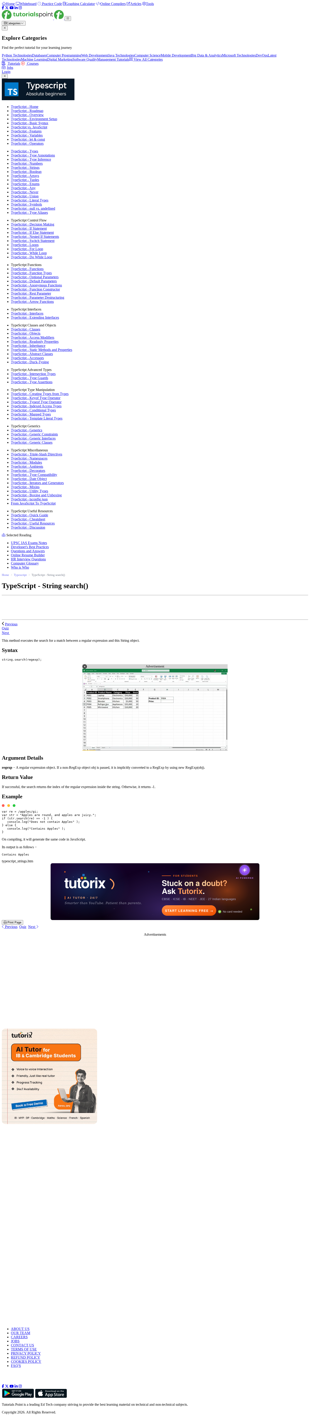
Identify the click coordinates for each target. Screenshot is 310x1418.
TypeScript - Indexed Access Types (36, 406)
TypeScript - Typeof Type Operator (36, 402)
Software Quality (85, 59)
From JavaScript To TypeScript (33, 503)
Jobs (10, 68)
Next (6, 633)
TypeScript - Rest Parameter (31, 293)
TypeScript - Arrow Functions (32, 302)
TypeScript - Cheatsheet (28, 519)
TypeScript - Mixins (25, 487)
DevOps (262, 55)
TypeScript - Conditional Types (33, 410)
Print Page (14, 922)
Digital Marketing (60, 59)
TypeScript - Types (24, 151)
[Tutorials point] (33, 18)
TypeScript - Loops (25, 245)
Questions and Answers (28, 551)
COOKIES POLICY (26, 1361)
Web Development (94, 55)
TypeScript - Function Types (31, 273)
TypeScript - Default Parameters (34, 281)
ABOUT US (20, 1329)
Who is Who (20, 567)
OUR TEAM (20, 1333)
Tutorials (13, 63)
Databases (39, 55)
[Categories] (68, 18)
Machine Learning (34, 59)
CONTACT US (22, 1345)
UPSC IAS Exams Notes (29, 543)
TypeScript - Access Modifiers (32, 337)
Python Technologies (17, 55)
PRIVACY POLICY (26, 1353)
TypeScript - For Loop (27, 249)
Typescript (20, 575)
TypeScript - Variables (27, 135)
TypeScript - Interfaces (27, 313)
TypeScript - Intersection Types (33, 374)
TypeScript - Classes (25, 329)
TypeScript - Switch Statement (32, 241)
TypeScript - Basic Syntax (29, 123)
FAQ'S (16, 1366)
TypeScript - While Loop (29, 253)
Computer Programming (64, 55)
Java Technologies (121, 55)
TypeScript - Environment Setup (34, 119)
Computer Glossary (25, 563)
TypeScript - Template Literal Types (36, 418)
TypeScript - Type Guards (29, 378)
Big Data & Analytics (206, 55)
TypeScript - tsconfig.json (29, 499)
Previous (11, 624)
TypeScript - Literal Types (29, 200)
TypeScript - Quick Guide (29, 515)
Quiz (22, 927)
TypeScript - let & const (28, 139)
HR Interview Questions (28, 559)
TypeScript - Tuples (25, 180)
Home (5, 575)
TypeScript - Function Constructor (35, 289)
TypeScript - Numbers (27, 163)
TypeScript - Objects (25, 333)
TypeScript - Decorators (28, 471)
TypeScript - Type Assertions (31, 382)
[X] (7, 8)
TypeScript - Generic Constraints (34, 434)
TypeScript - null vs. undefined (33, 208)
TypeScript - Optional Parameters (35, 277)
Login (6, 72)
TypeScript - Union (25, 196)
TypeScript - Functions (27, 269)
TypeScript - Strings (25, 167)
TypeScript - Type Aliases (29, 212)
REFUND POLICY (25, 1357)
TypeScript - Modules (26, 462)
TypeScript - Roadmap (27, 111)
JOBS (15, 1341)
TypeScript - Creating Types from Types (40, 394)
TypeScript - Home (24, 107)
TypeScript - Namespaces (29, 458)
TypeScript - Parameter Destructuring (37, 297)
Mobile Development (176, 55)
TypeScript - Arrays (25, 176)
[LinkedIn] (16, 8)
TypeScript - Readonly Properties (35, 341)
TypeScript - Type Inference (31, 159)
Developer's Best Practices (30, 547)
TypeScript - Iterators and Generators (37, 483)
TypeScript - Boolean (26, 172)
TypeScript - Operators (27, 143)
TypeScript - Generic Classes (31, 442)
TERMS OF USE (24, 1349)
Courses (32, 63)
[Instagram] (20, 8)
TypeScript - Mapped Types (31, 414)
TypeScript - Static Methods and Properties (41, 350)
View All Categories (148, 59)
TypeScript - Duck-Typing (30, 362)
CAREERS (19, 1337)
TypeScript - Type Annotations (33, 155)
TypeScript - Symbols (26, 204)
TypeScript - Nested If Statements (35, 237)
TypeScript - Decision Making (32, 224)
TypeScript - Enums (25, 184)
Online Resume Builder (28, 555)
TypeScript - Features (26, 131)
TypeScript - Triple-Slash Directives (36, 454)
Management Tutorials (113, 59)
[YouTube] (12, 8)
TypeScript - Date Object (29, 479)
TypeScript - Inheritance (28, 346)
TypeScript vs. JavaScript (29, 127)
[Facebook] (3, 8)
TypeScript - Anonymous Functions (36, 285)
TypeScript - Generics (26, 430)
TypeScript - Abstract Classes (32, 354)
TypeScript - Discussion (28, 527)
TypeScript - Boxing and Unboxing (36, 495)
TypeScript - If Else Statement (32, 232)
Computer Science (147, 55)
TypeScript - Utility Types (29, 491)
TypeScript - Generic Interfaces (33, 438)
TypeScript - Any (23, 188)
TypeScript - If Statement (29, 228)
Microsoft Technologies (239, 55)
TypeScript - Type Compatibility (34, 475)
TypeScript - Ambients (27, 466)
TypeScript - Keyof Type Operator (35, 398)
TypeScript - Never (24, 192)
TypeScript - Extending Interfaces (35, 317)
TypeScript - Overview (27, 115)
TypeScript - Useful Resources (33, 523)
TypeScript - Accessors (27, 358)
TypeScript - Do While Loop (31, 257)
